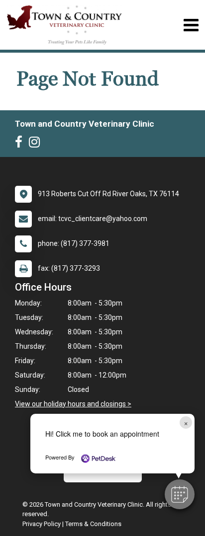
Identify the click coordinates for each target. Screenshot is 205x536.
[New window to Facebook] (21, 144)
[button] (180, 494)
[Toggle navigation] (191, 25)
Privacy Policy (41, 524)
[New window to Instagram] (37, 144)
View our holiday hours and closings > (73, 404)
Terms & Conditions (93, 524)
